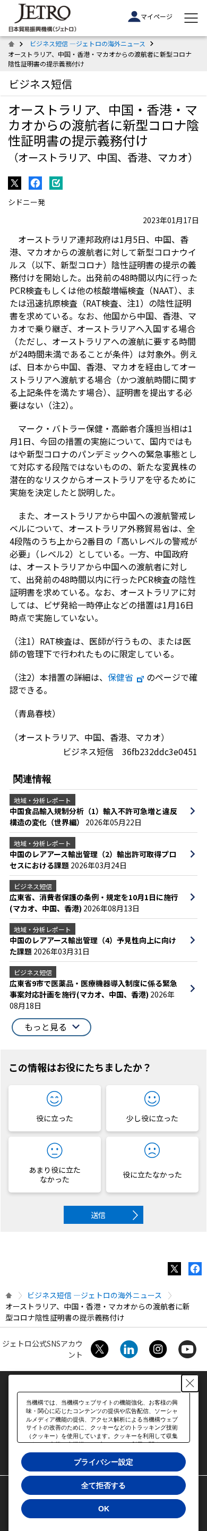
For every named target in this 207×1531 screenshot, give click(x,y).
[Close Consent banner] (190, 1383)
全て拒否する (103, 1485)
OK (103, 1508)
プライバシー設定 (103, 1462)
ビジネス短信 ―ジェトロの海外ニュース (87, 43)
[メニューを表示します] (191, 18)
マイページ (156, 16)
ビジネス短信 (40, 83)
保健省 (120, 677)
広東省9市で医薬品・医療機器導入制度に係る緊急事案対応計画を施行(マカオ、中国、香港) (93, 989)
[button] (51, 1027)
